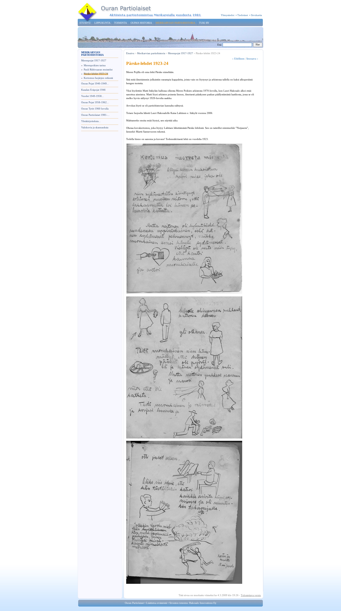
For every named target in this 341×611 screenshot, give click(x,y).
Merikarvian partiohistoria (151, 53)
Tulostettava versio (251, 595)
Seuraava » (252, 58)
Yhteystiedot (227, 15)
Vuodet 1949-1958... (92, 96)
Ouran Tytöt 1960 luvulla (95, 108)
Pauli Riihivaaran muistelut (98, 69)
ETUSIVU (85, 23)
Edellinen (238, 58)
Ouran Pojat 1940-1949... (95, 83)
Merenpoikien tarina (95, 65)
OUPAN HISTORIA (141, 23)
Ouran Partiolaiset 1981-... (95, 115)
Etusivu (130, 53)
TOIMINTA (120, 23)
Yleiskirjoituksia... (91, 121)
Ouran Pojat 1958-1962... (95, 102)
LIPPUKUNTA (102, 23)
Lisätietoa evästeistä (156, 603)
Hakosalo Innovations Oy (202, 603)
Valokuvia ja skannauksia (94, 127)
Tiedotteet (242, 15)
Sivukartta (256, 15)
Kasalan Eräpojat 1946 (93, 90)
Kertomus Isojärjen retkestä (98, 78)
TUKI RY (204, 23)
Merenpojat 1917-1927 (93, 60)
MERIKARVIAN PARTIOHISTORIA (175, 23)
